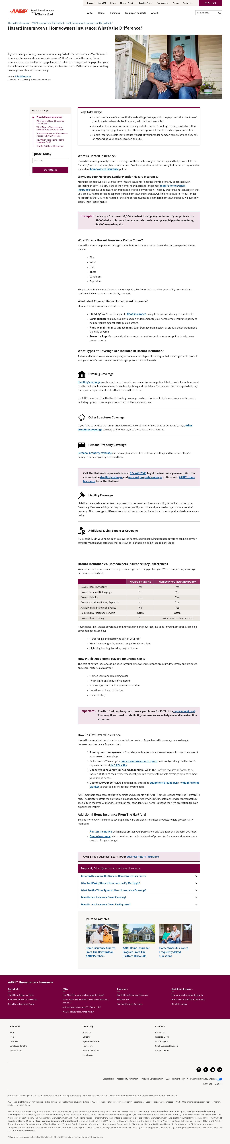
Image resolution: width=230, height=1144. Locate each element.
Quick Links (13, 989)
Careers (86, 1037)
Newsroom (88, 1046)
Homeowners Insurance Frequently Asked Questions (173, 952)
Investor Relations (91, 1050)
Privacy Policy (178, 1079)
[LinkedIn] (212, 1071)
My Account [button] (210, 3)
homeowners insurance (104, 169)
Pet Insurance (123, 1000)
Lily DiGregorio (23, 76)
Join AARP (102, 3)
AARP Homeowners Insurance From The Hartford (88, 23)
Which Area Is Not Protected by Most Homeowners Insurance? (85, 1001)
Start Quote (50, 170)
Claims (176, 3)
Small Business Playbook (166, 1046)
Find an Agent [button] (162, 3)
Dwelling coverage (89, 382)
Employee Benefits (18, 1046)
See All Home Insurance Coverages (132, 995)
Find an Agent (161, 1041)
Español (90, 3)
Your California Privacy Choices (201, 1079)
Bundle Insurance (179, 1004)
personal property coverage (145, 477)
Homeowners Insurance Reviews (22, 1000)
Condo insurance (100, 836)
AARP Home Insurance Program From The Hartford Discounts (136, 952)
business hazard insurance (143, 856)
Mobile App (88, 1055)
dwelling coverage (111, 477)
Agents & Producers (91, 1041)
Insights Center (146, 3)
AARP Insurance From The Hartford (48, 23)
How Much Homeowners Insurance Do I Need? (83, 995)
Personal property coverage (95, 453)
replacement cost (184, 711)
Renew (113, 3)
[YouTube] (219, 1071)
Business (14, 1041)
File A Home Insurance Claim (21, 995)
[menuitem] (92, 14)
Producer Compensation (152, 1079)
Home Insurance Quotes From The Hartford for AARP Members (100, 952)
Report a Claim (162, 1037)
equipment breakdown (164, 782)
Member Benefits (127, 3)
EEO (168, 1079)
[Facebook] (205, 1071)
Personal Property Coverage (130, 1004)
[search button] (219, 13)
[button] (90, 14)
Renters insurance (101, 831)
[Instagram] (198, 1071)
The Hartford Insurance (18, 23)
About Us (87, 1032)
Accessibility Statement (127, 1079)
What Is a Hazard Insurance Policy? (78, 1012)
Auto (12, 1032)
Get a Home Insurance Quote (21, 1004)
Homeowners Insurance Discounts (187, 995)
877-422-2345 (138, 473)
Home (13, 1037)
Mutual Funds (16, 1050)
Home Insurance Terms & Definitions (188, 1000)
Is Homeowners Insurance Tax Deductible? (82, 1007)
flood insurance (136, 314)
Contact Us (187, 3)
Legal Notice (108, 1079)
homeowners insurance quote (139, 761)
